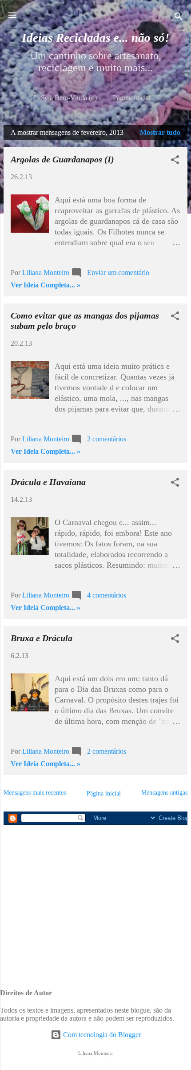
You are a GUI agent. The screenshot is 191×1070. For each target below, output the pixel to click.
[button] (175, 161)
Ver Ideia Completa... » (45, 285)
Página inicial (132, 97)
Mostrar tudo (160, 132)
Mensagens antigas (164, 792)
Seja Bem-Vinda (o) (69, 97)
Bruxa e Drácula (41, 638)
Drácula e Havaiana (48, 482)
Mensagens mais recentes (35, 792)
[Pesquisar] (178, 18)
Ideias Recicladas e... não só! (96, 37)
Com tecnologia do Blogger (101, 1034)
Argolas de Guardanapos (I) (62, 159)
